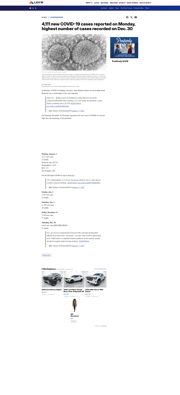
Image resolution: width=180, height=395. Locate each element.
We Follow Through (126, 8)
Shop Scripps (132, 3)
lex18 (31, 8)
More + (148, 8)
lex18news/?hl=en (33, 8)
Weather (114, 3)
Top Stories (104, 8)
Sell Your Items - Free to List (64, 269)
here (72, 175)
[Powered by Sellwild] (103, 326)
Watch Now (145, 3)
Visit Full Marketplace (100, 269)
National (105, 3)
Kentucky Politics (139, 8)
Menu (88, 3)
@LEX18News (76, 103)
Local (96, 3)
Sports (122, 3)
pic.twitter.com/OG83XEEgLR (58, 106)
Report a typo (46, 255)
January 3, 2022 (78, 111)
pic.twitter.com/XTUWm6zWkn (89, 183)
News (44, 17)
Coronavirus (56, 17)
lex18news (36, 8)
